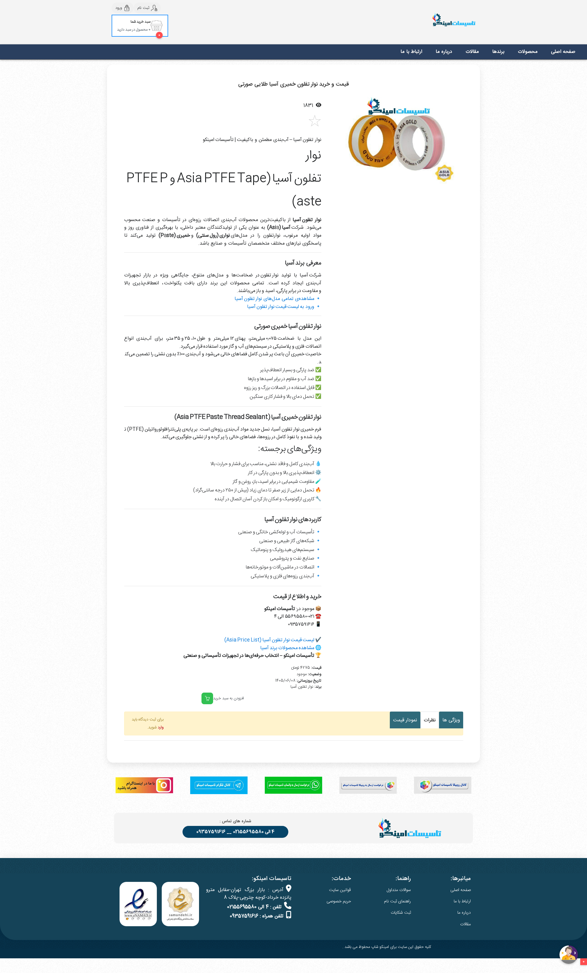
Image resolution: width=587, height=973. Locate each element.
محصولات (527, 52)
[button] (337, 142)
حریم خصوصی (339, 901)
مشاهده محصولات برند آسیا (287, 648)
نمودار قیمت (405, 720)
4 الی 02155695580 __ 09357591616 (235, 832)
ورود (118, 8)
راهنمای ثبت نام (397, 901)
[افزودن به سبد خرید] (207, 698)
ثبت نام (143, 8)
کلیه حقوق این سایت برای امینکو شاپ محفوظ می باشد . (386, 947)
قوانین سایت (340, 890)
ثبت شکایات (401, 912)
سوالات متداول (399, 890)
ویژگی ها (451, 720)
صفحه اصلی (563, 52)
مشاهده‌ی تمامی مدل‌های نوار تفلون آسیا (274, 299)
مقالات (472, 52)
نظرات (430, 720)
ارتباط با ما (411, 52)
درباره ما (444, 52)
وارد (161, 727)
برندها (498, 52)
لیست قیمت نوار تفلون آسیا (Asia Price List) (269, 640)
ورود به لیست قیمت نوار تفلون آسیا (280, 307)
